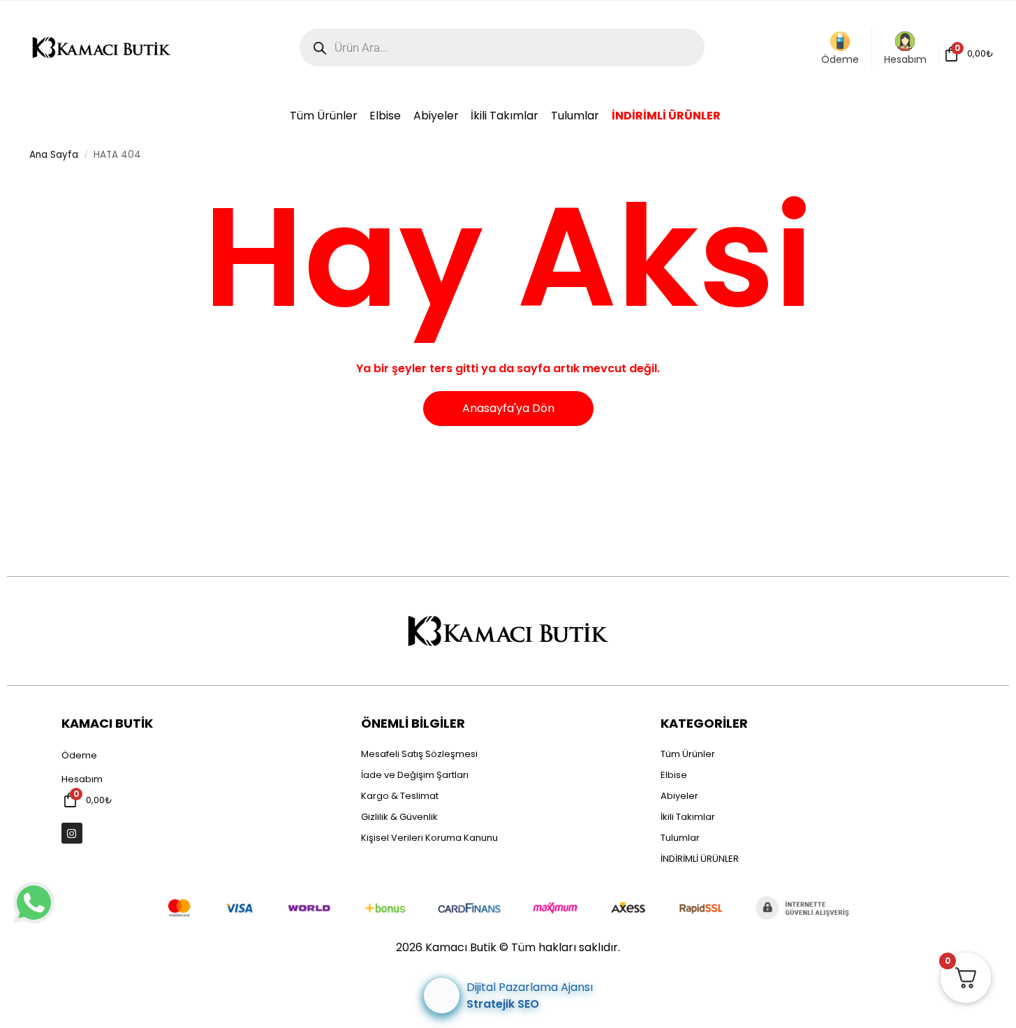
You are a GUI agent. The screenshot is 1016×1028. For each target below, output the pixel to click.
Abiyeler (679, 795)
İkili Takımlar (688, 816)
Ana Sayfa (53, 154)
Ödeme (840, 59)
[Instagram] (71, 833)
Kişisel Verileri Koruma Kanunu (429, 837)
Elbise (674, 774)
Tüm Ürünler (688, 754)
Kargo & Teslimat (400, 795)
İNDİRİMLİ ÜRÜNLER (700, 858)
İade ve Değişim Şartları (415, 774)
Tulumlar (680, 837)
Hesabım (905, 59)
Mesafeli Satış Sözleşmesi (419, 754)
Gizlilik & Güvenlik (399, 816)
